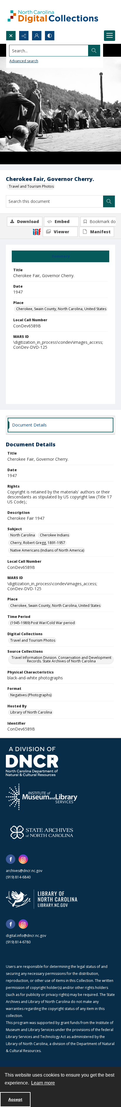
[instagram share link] (23, 859)
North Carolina (22, 535)
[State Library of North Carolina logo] (41, 899)
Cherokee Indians (54, 535)
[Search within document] (109, 201)
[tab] (60, 256)
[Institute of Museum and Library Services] (41, 797)
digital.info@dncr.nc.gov (26, 935)
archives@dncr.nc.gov (24, 870)
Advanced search (23, 60)
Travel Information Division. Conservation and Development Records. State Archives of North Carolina (61, 659)
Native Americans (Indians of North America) (47, 550)
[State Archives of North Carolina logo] (42, 832)
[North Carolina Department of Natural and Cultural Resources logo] (32, 761)
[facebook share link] (10, 859)
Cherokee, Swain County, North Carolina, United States (61, 308)
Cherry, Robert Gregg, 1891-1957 (37, 542)
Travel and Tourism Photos (31, 186)
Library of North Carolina (31, 712)
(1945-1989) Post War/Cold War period (42, 622)
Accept (15, 1099)
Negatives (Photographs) (30, 694)
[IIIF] (36, 231)
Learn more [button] (43, 1082)
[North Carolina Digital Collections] (53, 15)
